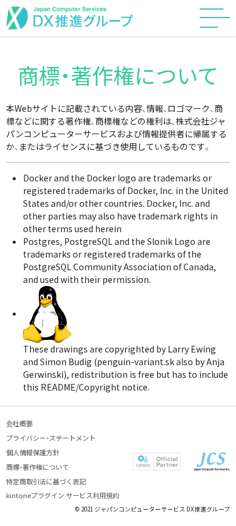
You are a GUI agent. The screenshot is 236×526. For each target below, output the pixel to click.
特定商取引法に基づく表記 (46, 481)
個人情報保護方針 (32, 452)
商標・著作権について (37, 467)
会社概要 (19, 423)
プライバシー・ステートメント (51, 438)
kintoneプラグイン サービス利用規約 (62, 495)
